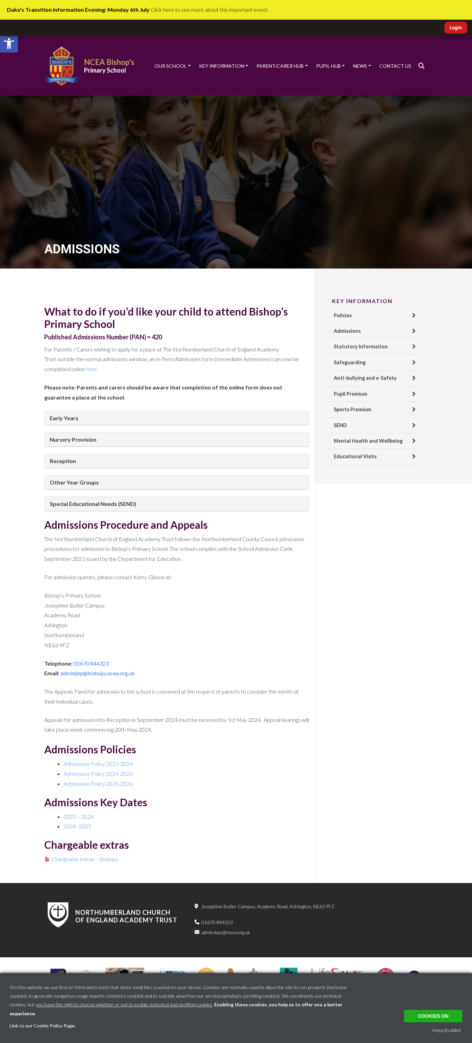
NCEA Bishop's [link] (109, 62)
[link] (9, 44)
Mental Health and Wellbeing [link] (368, 441)
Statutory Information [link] (361, 346)
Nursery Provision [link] (73, 439)
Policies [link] (343, 315)
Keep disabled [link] (446, 1030)
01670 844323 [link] (217, 922)
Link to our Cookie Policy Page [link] (42, 1025)
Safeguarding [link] (350, 362)
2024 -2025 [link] (77, 826)
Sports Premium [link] (352, 409)
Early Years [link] (64, 418)
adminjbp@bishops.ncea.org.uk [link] (97, 673)
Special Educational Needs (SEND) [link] (93, 503)
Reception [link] (63, 461)
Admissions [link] (347, 331)
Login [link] (456, 28)
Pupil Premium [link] (350, 394)
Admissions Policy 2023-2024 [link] (98, 763)
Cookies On (433, 1016)
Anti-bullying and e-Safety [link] (365, 378)
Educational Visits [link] (355, 456)
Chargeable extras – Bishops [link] (85, 859)
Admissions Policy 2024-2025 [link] (98, 773)
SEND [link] (340, 425)
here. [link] (92, 369)
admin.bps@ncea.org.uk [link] (225, 932)
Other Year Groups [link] (74, 482)
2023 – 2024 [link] (79, 816)
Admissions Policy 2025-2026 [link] (98, 783)
